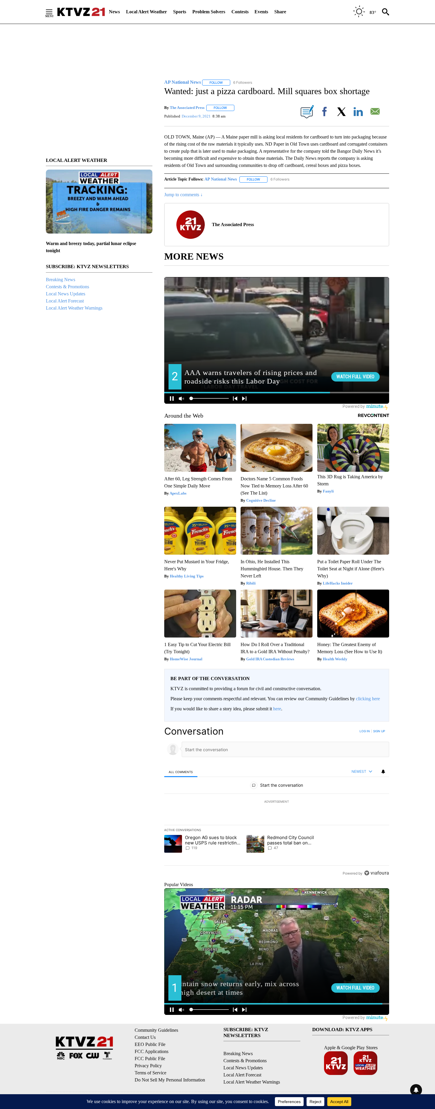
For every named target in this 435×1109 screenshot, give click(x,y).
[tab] (180, 772)
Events (261, 11)
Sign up (379, 731)
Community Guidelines (156, 1030)
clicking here (368, 698)
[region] (276, 802)
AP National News (220, 179)
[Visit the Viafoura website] (376, 872)
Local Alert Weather (146, 11)
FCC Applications (151, 1051)
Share (280, 11)
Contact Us (145, 1037)
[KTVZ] (81, 12)
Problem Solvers (208, 11)
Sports (179, 11)
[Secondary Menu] (53, 11)
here (277, 708)
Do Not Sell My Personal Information (170, 1079)
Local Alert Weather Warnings (74, 307)
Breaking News (60, 279)
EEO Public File (150, 1044)
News (114, 11)
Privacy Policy (148, 1065)
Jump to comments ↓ (183, 194)
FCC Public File (150, 1058)
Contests (240, 11)
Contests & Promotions (67, 286)
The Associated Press (187, 107)
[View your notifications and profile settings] (383, 772)
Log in (365, 731)
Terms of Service (150, 1072)
